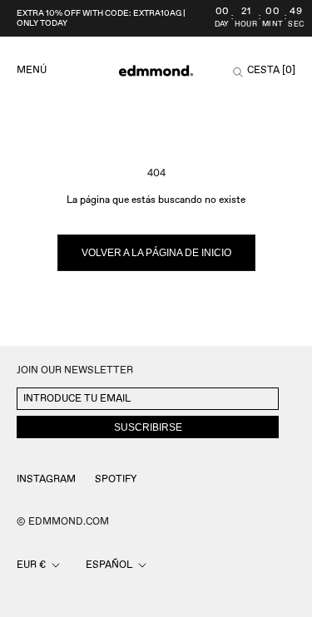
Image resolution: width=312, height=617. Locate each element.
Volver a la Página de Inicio (156, 253)
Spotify (115, 479)
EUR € (31, 565)
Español (109, 565)
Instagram (46, 479)
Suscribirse (148, 427)
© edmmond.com (63, 522)
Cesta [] (271, 71)
